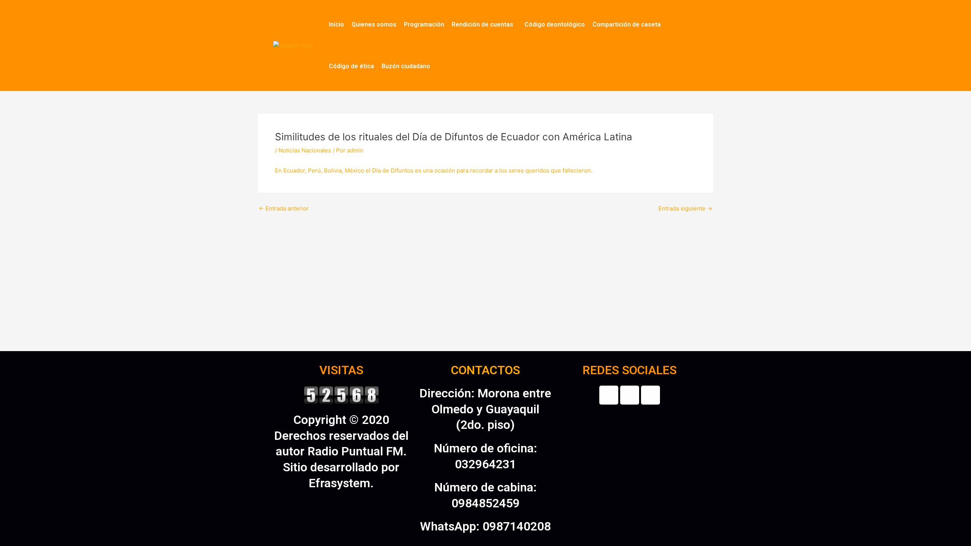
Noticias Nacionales (304, 150)
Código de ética (351, 66)
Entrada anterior (284, 208)
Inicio (336, 24)
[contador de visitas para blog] (341, 394)
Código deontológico (555, 24)
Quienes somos (374, 24)
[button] (484, 25)
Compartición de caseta (626, 24)
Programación (424, 24)
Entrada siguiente (685, 208)
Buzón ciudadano (406, 66)
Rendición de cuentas (482, 24)
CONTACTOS (485, 370)
